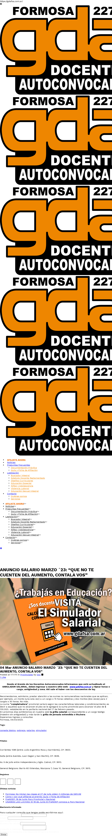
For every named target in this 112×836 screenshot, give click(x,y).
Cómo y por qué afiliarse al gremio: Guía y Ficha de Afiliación (37, 796)
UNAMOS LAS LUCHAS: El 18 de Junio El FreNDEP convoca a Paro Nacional (45, 802)
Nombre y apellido (10, 815)
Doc (39, 674)
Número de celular (10, 823)
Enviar (3, 835)
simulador (41, 730)
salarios (31, 730)
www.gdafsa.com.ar (81, 686)
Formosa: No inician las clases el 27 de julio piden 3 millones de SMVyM (43, 794)
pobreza (21, 730)
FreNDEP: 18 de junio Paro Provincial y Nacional (30, 799)
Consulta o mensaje (11, 829)
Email (4, 818)
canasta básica (8, 730)
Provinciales (26, 674)
